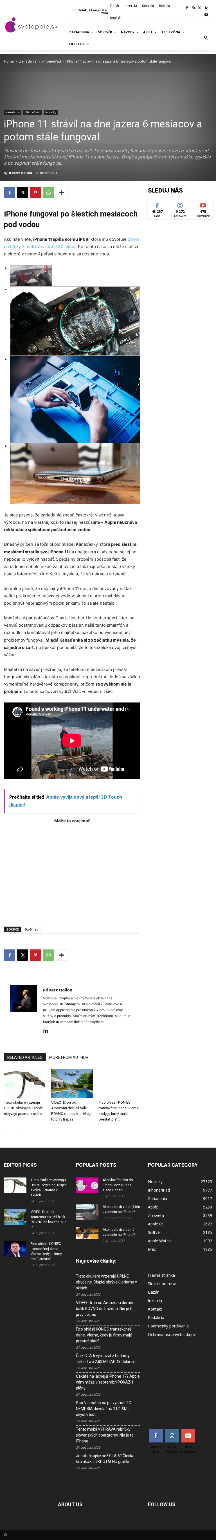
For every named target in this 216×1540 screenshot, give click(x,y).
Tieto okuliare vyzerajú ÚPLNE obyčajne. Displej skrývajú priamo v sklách (24, 1108)
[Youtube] (206, 15)
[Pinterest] (35, 192)
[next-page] (16, 1130)
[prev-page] (7, 1130)
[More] (62, 192)
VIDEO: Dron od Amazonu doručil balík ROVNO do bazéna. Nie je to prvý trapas (105, 1308)
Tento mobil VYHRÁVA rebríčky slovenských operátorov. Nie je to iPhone (105, 1435)
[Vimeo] (206, 8)
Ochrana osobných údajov (172, 1334)
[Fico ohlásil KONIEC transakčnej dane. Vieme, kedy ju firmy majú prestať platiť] (119, 1083)
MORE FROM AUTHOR (68, 1057)
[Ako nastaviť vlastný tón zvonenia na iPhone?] (87, 1212)
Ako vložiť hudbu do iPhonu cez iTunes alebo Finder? (118, 1185)
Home (9, 61)
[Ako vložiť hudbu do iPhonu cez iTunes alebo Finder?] (87, 1185)
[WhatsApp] (48, 192)
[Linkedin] (47, 1031)
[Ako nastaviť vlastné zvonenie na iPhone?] (87, 1233)
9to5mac (31, 929)
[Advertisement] (72, 872)
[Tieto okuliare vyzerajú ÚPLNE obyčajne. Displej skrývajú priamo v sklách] (24, 1083)
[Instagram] (193, 8)
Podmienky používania (168, 1326)
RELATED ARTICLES (24, 1057)
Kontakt (155, 1309)
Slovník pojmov (162, 1283)
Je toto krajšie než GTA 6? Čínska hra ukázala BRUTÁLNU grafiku (105, 1458)
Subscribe (203, 204)
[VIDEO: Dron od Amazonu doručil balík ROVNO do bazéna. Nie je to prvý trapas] (72, 1083)
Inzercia (155, 1300)
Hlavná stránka (161, 1275)
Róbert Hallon (20, 173)
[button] (206, 38)
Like (157, 204)
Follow (180, 204)
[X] (199, 8)
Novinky (50, 112)
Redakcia (156, 1317)
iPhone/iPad (51, 61)
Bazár (153, 1292)
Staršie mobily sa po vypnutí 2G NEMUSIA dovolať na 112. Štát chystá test (103, 1408)
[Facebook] (187, 8)
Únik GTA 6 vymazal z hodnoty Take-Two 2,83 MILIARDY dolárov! (106, 1358)
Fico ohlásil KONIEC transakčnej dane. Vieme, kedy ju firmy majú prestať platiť (104, 1335)
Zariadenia (28, 61)
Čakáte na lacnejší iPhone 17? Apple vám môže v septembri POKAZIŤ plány (108, 1382)
